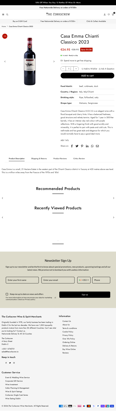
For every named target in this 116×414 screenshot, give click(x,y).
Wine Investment (11, 384)
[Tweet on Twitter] (77, 146)
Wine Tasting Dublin (13, 398)
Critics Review (79, 158)
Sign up (85, 295)
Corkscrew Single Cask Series (16, 395)
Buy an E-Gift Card (20, 21)
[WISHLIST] (109, 14)
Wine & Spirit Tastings (13, 391)
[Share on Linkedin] (87, 146)
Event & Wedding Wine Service (17, 377)
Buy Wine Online (69, 349)
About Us (66, 324)
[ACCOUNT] (105, 14)
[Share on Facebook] (71, 146)
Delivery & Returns (69, 345)
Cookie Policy (68, 331)
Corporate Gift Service (14, 381)
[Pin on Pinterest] (82, 146)
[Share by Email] (97, 146)
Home (4, 26)
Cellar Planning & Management (17, 388)
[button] (54, 61)
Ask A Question (107, 68)
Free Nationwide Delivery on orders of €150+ (58, 7)
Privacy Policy (68, 335)
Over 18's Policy (69, 338)
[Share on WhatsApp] (92, 146)
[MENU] (3, 14)
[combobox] (84, 280)
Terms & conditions (70, 328)
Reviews (66, 352)
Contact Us (67, 321)
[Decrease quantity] (63, 69)
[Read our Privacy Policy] (55, 297)
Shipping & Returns (39, 158)
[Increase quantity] (76, 69)
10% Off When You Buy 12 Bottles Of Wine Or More (58, 2)
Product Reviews (60, 158)
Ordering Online (69, 342)
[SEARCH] (7, 14)
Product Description (17, 158)
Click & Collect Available (96, 21)
